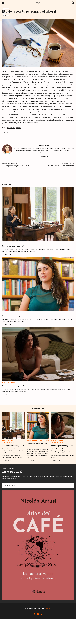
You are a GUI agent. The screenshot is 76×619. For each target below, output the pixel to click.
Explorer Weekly (8, 243)
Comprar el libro (10, 485)
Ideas (4, 313)
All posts (44, 156)
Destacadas (11, 128)
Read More (7, 254)
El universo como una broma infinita (60, 166)
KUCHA (48, 608)
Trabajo (18, 128)
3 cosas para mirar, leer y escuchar (15, 166)
